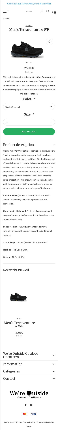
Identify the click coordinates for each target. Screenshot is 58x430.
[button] (5, 11)
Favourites (49, 41)
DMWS (49, 422)
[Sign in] (42, 11)
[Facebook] (25, 405)
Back (7, 18)
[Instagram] (31, 405)
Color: (29, 99)
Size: (29, 114)
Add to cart (29, 131)
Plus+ (29, 426)
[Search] (47, 11)
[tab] (29, 145)
